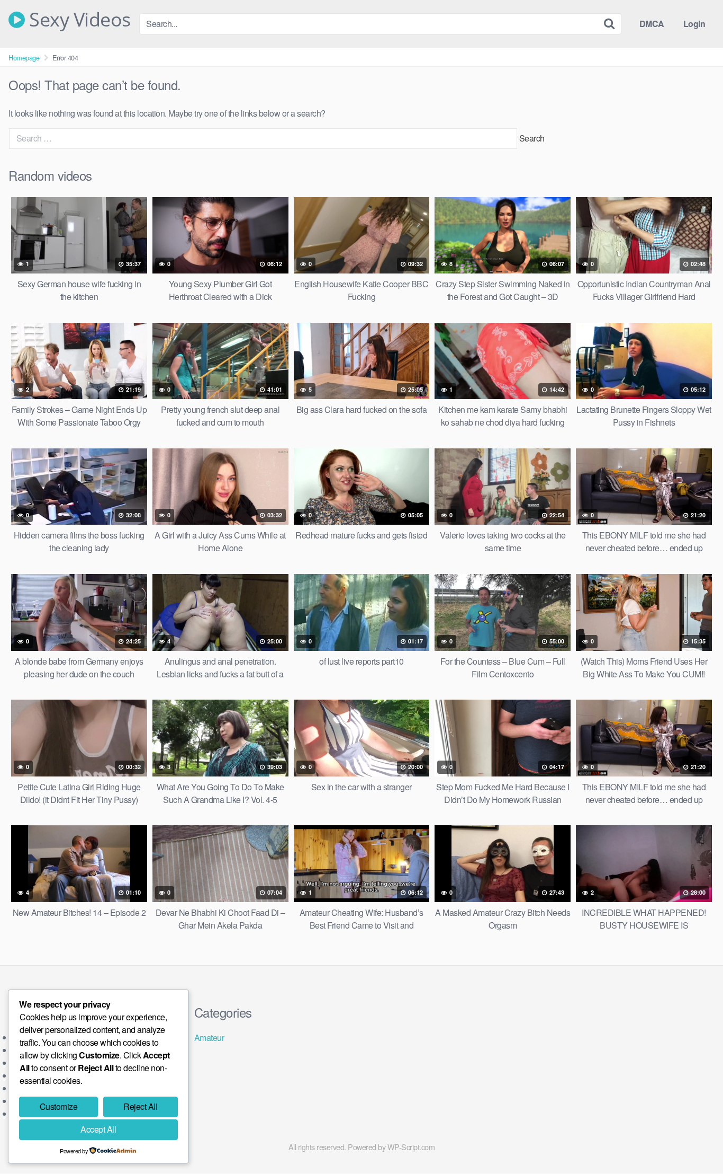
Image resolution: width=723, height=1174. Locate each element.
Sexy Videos (78, 19)
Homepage (23, 57)
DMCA (651, 23)
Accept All (98, 1129)
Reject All (140, 1106)
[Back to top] (693, 1140)
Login (694, 23)
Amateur (209, 1037)
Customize (59, 1106)
